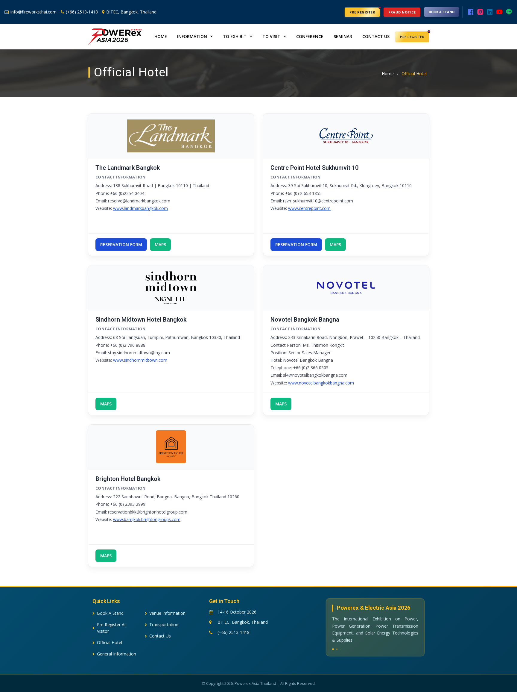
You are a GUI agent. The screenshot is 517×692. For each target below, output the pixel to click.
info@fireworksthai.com (33, 12)
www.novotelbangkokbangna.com (321, 383)
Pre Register (362, 12)
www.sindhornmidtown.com (140, 360)
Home (160, 36)
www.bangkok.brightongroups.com (146, 519)
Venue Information (167, 613)
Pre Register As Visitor (112, 628)
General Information (116, 654)
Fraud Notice (402, 12)
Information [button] (192, 36)
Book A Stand (441, 12)
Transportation (163, 624)
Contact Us (376, 36)
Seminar (343, 36)
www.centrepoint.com (309, 208)
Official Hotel (109, 642)
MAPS (160, 244)
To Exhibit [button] (235, 36)
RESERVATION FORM (121, 244)
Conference (309, 36)
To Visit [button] (272, 36)
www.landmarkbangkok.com (140, 208)
